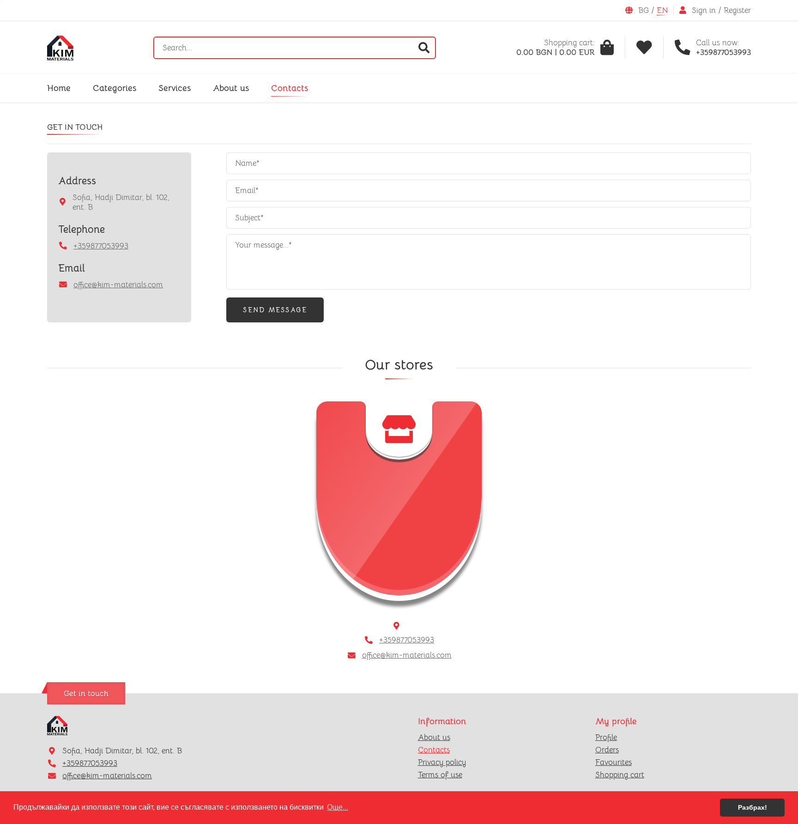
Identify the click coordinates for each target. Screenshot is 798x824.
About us (231, 88)
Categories (114, 88)
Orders (607, 750)
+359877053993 (100, 246)
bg (643, 10)
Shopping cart (619, 775)
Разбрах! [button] (752, 807)
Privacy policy (442, 762)
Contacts (289, 88)
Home (59, 88)
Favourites (613, 762)
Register (737, 10)
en (662, 10)
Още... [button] (337, 807)
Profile (606, 737)
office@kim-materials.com (118, 285)
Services (174, 88)
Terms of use (440, 775)
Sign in (704, 10)
